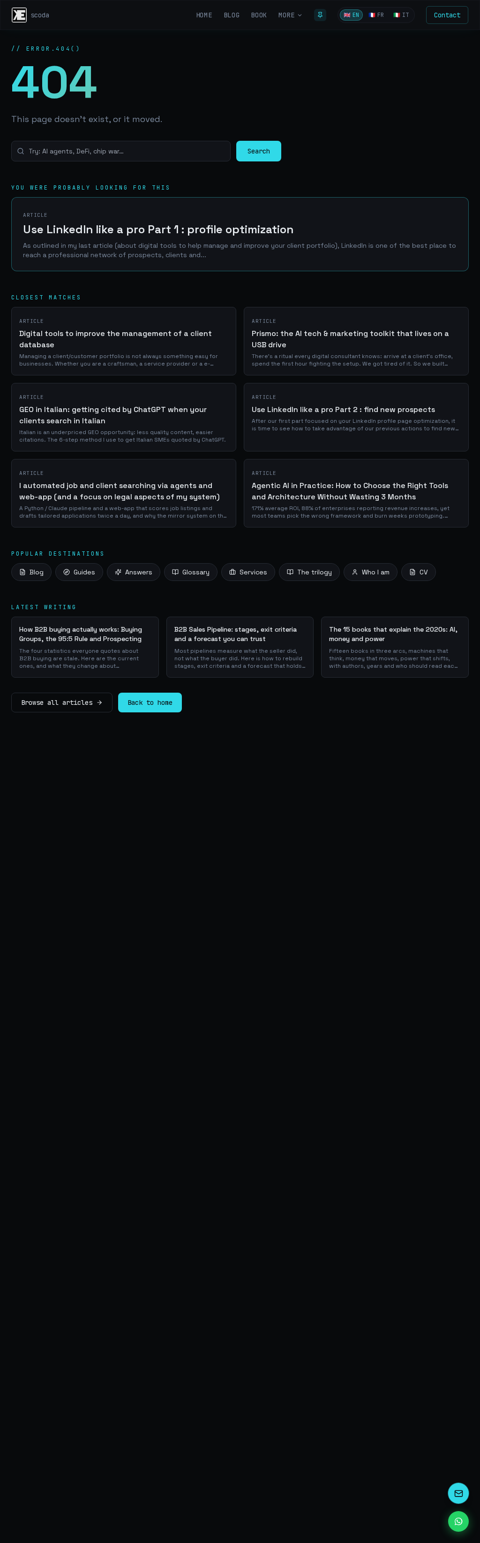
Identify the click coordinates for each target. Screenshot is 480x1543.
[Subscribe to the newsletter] (458, 1493)
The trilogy (314, 572)
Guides (84, 572)
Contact (447, 15)
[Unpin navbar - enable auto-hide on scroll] (320, 15)
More (286, 15)
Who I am (376, 572)
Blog (37, 572)
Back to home (150, 702)
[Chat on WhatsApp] (458, 1521)
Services (253, 572)
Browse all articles (56, 702)
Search (259, 151)
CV (424, 572)
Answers (138, 572)
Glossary (196, 572)
